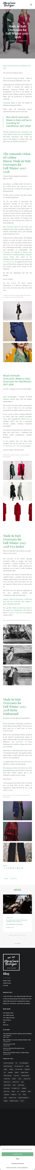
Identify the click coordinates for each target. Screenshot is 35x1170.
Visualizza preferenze (17, 1164)
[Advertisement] (17, 1129)
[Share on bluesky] (17, 868)
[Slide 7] (21, 935)
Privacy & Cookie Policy (11, 1167)
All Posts (17, 943)
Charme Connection (15, 612)
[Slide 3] (14, 935)
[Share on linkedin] (13, 868)
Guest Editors (7, 1020)
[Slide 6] (19, 935)
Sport (29, 1091)
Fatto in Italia (18, 1069)
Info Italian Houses (8, 1015)
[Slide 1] (10, 935)
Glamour (6, 878)
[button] (31, 4)
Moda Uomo (7, 1088)
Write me (5, 1025)
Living (19, 1079)
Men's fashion (7, 1085)
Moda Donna (21, 1085)
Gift (5, 1072)
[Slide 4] (16, 935)
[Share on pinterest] (11, 868)
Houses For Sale (7, 1076)
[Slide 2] (12, 935)
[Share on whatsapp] (15, 868)
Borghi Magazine (8, 1066)
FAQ (4, 1022)
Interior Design (25, 1076)
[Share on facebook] (4, 868)
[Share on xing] (20, 868)
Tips (19, 1094)
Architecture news (8, 1063)
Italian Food (7, 1079)
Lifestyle (5, 985)
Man (22, 1082)
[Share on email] (22, 868)
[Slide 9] (25, 935)
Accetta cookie (17, 1154)
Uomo (5, 1098)
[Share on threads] (9, 868)
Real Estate (7, 1091)
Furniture (27, 1069)
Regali (13, 1091)
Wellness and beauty (23, 1098)
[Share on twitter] (6, 868)
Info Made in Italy (8, 1013)
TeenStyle (13, 1094)
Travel (24, 1094)
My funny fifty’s (16, 1088)
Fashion (11, 1069)
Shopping (23, 1091)
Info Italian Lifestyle (9, 1018)
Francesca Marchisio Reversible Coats (13, 1048)
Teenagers (6, 1094)
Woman (5, 1101)
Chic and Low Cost (19, 1066)
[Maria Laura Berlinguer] (9, 5)
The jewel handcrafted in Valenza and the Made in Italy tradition (16, 921)
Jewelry (14, 1079)
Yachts (22, 1101)
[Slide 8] (23, 935)
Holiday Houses (24, 1072)
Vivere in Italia (12, 1098)
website (13, 283)
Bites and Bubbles (24, 1063)
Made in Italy (23, 41)
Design (27, 1066)
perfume (24, 1088)
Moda (14, 1085)
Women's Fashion (14, 1101)
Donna (5, 1069)
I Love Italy (16, 1076)
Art (16, 1063)
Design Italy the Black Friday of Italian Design (16, 1053)
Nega (17, 1159)
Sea (18, 1091)
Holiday (17, 1072)
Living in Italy (26, 1079)
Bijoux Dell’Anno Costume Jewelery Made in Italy (17, 1040)
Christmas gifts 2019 (9, 1044)
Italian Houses (7, 983)
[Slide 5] (17, 935)
